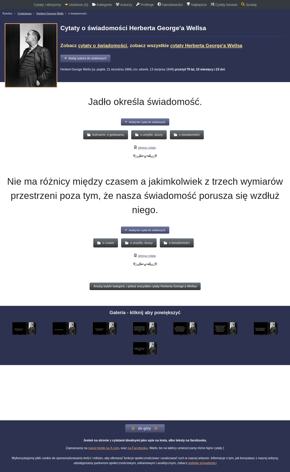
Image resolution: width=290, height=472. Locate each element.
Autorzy (125, 5)
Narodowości (172, 5)
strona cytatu (146, 147)
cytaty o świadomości (102, 45)
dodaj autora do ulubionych (85, 58)
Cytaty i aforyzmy (47, 5)
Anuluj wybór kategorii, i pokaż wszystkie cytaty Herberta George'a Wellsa (145, 286)
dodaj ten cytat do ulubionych (145, 122)
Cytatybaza (25, 13)
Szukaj (250, 5)
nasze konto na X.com (103, 448)
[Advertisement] (145, 392)
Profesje (147, 5)
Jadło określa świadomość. (145, 101)
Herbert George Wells (50, 13)
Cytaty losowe (225, 5)
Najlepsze (198, 5)
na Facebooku (138, 448)
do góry (144, 428)
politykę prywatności (202, 463)
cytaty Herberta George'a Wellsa (206, 45)
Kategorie (104, 5)
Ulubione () (76, 5)
